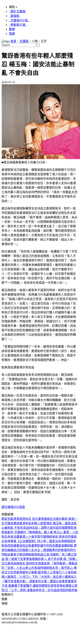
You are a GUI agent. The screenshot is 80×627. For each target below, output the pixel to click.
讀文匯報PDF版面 (13, 507)
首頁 (13, 41)
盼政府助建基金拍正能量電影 (20, 545)
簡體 (12, 33)
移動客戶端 (18, 24)
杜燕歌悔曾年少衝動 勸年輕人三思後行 (36, 572)
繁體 (12, 29)
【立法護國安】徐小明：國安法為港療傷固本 (46, 541)
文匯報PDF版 (19, 20)
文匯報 (24, 41)
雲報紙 (15, 15)
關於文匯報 (18, 11)
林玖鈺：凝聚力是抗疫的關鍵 (48, 527)
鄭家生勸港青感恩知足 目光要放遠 (24, 518)
